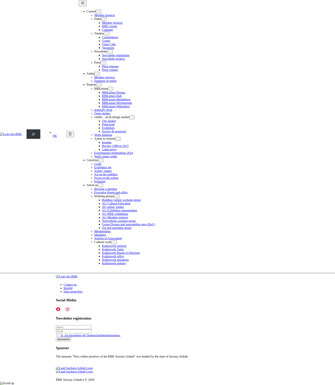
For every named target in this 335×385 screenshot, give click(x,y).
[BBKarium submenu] (110, 89)
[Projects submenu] (99, 85)
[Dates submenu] (104, 19)
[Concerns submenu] (101, 160)
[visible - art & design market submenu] (132, 117)
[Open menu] (70, 134)
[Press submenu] (103, 63)
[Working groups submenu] (116, 196)
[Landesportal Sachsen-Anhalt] (74, 369)
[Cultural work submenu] (114, 242)
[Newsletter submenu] (110, 52)
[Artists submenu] (97, 74)
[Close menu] (82, 3)
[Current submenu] (98, 11)
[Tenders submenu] (106, 34)
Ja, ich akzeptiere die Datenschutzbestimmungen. (90, 335)
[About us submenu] (100, 185)
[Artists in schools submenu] (118, 139)
